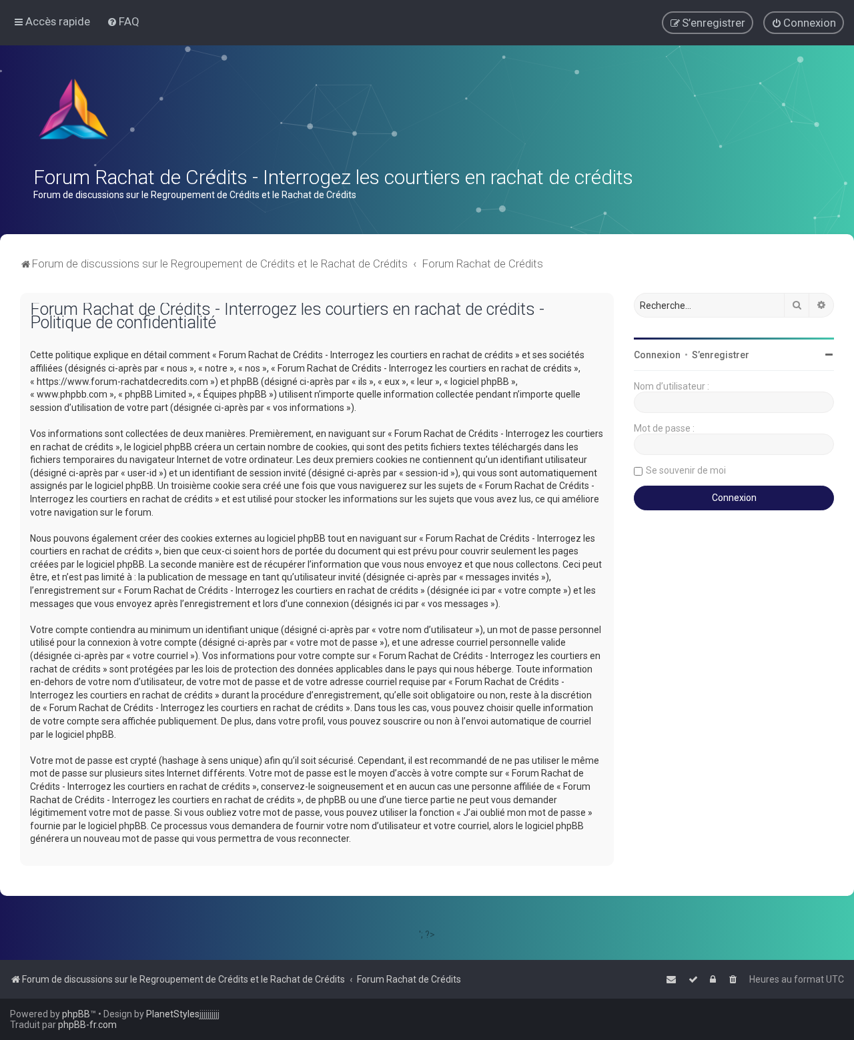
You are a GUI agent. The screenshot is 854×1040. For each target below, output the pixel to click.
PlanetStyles (172, 1014)
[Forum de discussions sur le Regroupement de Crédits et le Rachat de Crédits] (74, 112)
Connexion (657, 355)
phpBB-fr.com (87, 1024)
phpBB (76, 1014)
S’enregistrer (720, 355)
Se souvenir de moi (686, 470)
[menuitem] (123, 21)
